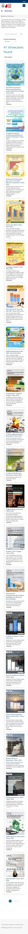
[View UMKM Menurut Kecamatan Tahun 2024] (15, 831)
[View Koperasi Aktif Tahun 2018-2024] (15, 873)
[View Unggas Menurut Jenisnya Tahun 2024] (15, 503)
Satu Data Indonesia (17, 927)
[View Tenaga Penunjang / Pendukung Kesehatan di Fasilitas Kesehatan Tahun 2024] (15, 129)
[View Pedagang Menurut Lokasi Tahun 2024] (15, 790)
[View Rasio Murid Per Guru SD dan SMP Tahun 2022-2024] (15, 303)
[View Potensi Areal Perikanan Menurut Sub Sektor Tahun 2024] (15, 709)
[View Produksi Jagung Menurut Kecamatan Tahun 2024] (15, 427)
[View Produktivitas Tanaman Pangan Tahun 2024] (15, 387)
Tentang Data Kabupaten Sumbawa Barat (12, 924)
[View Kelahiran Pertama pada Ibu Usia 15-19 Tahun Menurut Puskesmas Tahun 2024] (15, 175)
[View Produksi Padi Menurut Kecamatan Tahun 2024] (15, 464)
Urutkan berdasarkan (10, 39)
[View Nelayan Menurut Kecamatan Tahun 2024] (15, 751)
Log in (24, 1)
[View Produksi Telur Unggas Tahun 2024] (15, 545)
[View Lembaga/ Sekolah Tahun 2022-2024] (15, 261)
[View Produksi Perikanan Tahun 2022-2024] (15, 629)
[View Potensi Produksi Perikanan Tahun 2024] (15, 668)
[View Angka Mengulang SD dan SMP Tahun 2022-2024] (15, 345)
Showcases (8, 11)
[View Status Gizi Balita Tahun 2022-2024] (15, 219)
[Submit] (21, 33)
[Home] (1, 11)
